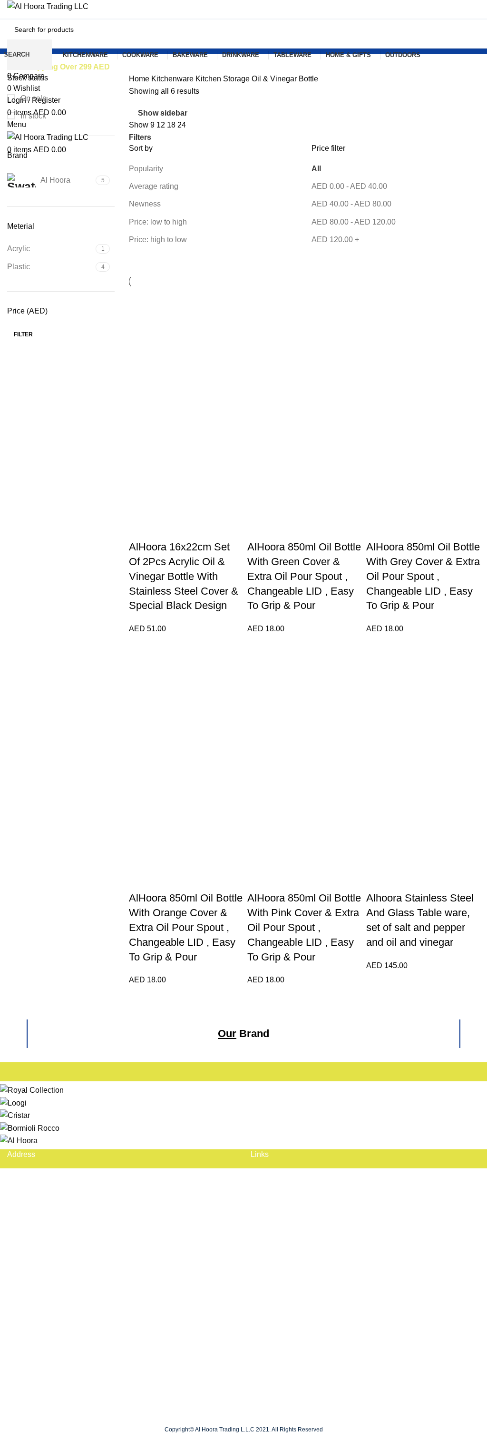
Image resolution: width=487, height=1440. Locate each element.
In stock (32, 116)
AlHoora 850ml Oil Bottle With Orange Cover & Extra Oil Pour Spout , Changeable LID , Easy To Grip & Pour (186, 927)
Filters (140, 137)
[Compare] (164, 528)
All (316, 169)
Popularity (146, 169)
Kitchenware (173, 79)
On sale (33, 98)
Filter (23, 334)
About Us (266, 1192)
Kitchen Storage (223, 79)
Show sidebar (162, 113)
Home (140, 79)
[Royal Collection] (32, 1090)
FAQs (260, 1174)
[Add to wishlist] (188, 528)
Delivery (21, 1299)
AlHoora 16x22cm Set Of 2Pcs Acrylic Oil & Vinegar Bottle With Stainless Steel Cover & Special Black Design (183, 576)
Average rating (153, 186)
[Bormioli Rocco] (29, 1128)
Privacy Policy (31, 1335)
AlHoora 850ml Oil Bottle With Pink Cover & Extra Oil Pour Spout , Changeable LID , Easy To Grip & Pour (304, 927)
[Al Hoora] (19, 1140)
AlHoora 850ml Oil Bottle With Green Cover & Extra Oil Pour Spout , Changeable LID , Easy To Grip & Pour (304, 576)
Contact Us (269, 1210)
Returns (20, 1317)
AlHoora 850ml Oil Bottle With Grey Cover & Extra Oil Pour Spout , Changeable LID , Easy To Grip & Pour (423, 576)
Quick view (141, 528)
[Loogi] (13, 1102)
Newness (145, 204)
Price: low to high (158, 222)
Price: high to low (158, 239)
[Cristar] (15, 1115)
